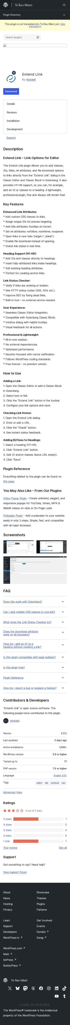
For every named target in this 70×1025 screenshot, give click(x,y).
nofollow (55, 783)
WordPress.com (14, 948)
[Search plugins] (38, 37)
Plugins (41, 904)
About (6, 892)
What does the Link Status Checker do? (27, 622)
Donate (43, 931)
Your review (10, 847)
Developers (10, 931)
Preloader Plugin (13, 515)
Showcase (43, 892)
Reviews (12, 112)
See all (63, 847)
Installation (13, 120)
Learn (6, 920)
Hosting (8, 904)
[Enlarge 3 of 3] (62, 560)
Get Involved (44, 920)
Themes (41, 898)
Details (11, 103)
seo (63, 783)
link (46, 783)
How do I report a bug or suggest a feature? (29, 688)
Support (11, 137)
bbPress (9, 959)
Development (15, 129)
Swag (42, 937)
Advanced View (12, 792)
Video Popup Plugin (15, 498)
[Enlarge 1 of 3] (29, 544)
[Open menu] (65, 5)
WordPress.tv (13, 937)
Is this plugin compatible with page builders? (29, 657)
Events (41, 926)
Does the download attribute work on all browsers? (20, 633)
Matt (7, 954)
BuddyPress (12, 965)
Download (11, 91)
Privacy (7, 909)
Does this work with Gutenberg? (22, 601)
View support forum (15, 872)
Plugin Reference (13, 677)
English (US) (60, 775)
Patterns (42, 909)
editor (39, 783)
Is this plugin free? (14, 667)
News (6, 898)
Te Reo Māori (19, 980)
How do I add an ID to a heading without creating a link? (22, 645)
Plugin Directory (12, 14)
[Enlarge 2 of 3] (62, 544)
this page (8, 481)
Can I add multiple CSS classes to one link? (29, 612)
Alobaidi (31, 79)
